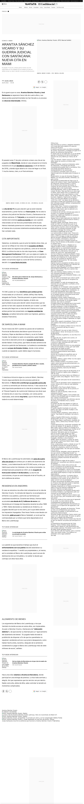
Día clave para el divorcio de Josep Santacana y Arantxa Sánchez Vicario (27, 277)
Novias (30, 7)
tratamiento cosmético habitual (47, 1)
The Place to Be (60, 7)
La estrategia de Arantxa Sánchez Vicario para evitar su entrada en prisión (29, 533)
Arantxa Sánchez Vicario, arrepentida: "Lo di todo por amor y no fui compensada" (27, 718)
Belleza (26, 7)
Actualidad (36, 7)
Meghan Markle (35, 1)
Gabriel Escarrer (27, 1)
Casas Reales (47, 7)
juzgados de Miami (36, 246)
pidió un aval (15, 515)
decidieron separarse (24, 166)
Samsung (58, 1)
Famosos (4, 11)
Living (41, 7)
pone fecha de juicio (18, 262)
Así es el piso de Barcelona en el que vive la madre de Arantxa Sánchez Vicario (29, 662)
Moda (20, 7)
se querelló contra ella (37, 383)
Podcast (53, 7)
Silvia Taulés (9, 80)
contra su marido (24, 220)
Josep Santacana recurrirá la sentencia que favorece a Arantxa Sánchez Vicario (27, 721)
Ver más (53, 535)
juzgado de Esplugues (35, 340)
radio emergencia (75, 1)
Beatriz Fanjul (11, 1)
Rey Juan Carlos (19, 1)
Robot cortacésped (65, 1)
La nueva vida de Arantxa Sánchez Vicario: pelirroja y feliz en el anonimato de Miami (28, 715)
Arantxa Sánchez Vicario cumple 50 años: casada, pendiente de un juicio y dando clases (28, 364)
